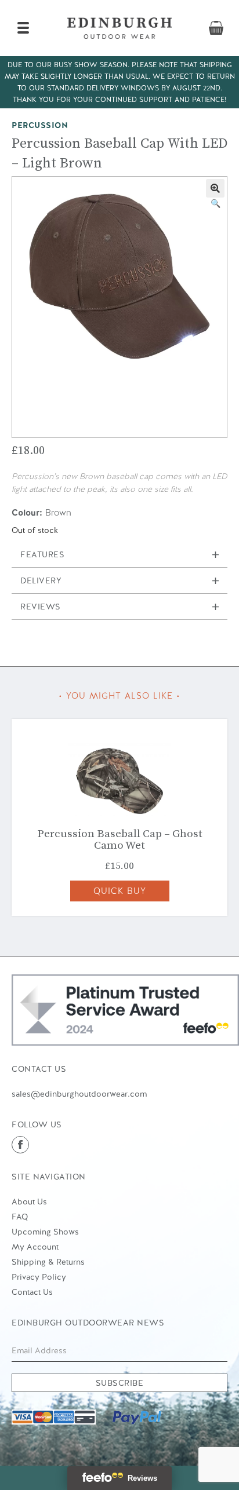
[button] (215, 188)
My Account (35, 1246)
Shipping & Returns (48, 1262)
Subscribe (120, 1383)
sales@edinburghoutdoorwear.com (79, 1094)
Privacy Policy (39, 1277)
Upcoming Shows (45, 1231)
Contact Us (32, 1292)
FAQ (20, 1216)
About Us (29, 1201)
